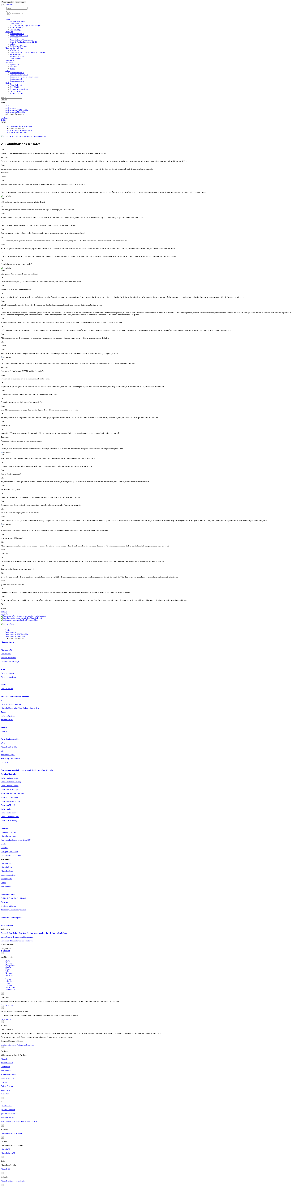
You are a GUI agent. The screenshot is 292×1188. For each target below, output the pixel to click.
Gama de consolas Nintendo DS (12, 704)
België (7, 961)
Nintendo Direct (7, 867)
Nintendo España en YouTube (11, 1133)
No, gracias (5, 1019)
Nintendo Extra (6, 886)
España (8, 967)
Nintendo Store (6, 863)
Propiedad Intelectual (8, 906)
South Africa (10, 989)
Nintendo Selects (7, 720)
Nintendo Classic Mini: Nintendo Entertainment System (21, 708)
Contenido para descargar (10, 662)
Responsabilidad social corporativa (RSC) (16, 840)
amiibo (3, 685)
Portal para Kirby (7, 809)
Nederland (9, 973)
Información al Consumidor (11, 855)
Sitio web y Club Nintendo (10, 758)
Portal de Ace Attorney (9, 821)
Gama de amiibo (7, 689)
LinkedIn (4, 848)
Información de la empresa (11, 918)
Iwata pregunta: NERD (9, 852)
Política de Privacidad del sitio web (13, 898)
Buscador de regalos (8, 875)
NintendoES (5, 1149)
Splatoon (4, 1082)
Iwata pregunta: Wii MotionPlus (16, 110)
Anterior (4, 612)
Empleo (4, 844)
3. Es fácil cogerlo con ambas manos (18, 130)
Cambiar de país (9, 937)
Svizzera (8, 985)
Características (6, 654)
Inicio (7, 106)
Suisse (7, 983)
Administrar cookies (25, 937)
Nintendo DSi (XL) (8, 755)
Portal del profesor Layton (10, 801)
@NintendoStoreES (8, 1110)
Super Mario (5, 1090)
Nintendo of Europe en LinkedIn (13, 1181)
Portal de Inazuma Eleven (10, 817)
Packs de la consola (8, 673)
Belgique (8, 963)
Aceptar (10, 1005)
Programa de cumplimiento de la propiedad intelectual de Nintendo (27, 770)
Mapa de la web (7, 925)
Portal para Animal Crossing (11, 782)
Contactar (4, 762)
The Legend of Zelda (8, 1074)
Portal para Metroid (8, 805)
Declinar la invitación (8, 1045)
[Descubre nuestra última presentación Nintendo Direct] (21, 618)
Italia (7, 971)
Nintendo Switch (7, 642)
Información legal (7, 894)
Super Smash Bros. (8, 1078)
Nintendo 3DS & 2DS (9, 747)
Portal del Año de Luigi (9, 790)
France (7, 969)
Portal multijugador (8, 716)
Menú (3, 122)
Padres (3, 883)
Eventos (4, 731)
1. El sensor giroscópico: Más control (18, 126)
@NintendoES (6, 1106)
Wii (2, 700)
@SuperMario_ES (7, 1117)
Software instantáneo (8, 658)
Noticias (4, 727)
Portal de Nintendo (8, 774)
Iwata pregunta (10, 108)
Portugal (8, 979)
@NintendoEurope (8, 1114)
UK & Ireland (10, 987)
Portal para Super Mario (9, 778)
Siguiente (4, 614)
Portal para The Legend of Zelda (12, 793)
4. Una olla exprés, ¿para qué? (16, 132)
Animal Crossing (7, 1086)
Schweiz (8, 981)
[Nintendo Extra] (7, 624)
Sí (10, 1019)
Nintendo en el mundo (9, 836)
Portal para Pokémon (8, 813)
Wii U (3, 669)
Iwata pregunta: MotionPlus (15, 112)
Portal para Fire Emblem (9, 786)
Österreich (9, 975)
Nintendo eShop (7, 871)
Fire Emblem (5, 1067)
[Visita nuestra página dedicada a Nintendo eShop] (19, 620)
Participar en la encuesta (25, 1045)
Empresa (4, 828)
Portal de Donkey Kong (9, 797)
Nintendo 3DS (6, 650)
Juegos (3, 712)
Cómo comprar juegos (9, 677)
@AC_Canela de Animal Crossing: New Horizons (19, 1121)
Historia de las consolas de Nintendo (15, 696)
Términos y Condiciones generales (13, 910)
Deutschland (9, 965)
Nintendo (4, 1059)
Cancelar (4, 1005)
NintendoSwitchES (8, 1153)
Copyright (4, 902)
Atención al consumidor (10, 739)
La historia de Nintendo (9, 832)
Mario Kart (5, 1094)
